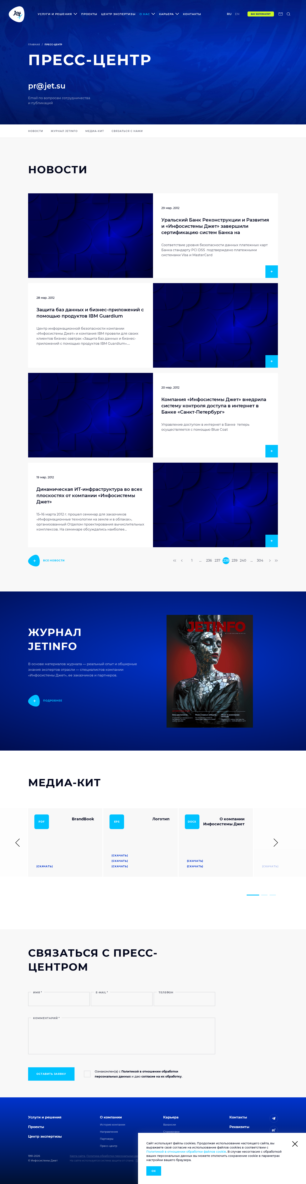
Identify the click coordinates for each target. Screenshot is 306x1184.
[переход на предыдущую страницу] (182, 560)
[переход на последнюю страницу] (276, 560)
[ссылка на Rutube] (274, 1130)
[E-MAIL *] (121, 999)
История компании (112, 1124)
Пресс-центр (108, 1145)
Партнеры (106, 1138)
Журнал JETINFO (64, 131)
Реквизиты (239, 1127)
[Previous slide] (19, 842)
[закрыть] (295, 1144)
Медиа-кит (94, 131)
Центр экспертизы (118, 14)
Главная (34, 44)
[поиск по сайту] (288, 13)
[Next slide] (274, 842)
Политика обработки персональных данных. (115, 1155)
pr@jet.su (47, 85)
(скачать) (44, 866)
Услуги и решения (44, 1117)
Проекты (89, 14)
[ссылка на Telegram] (274, 1118)
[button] (253, 895)
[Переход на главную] (16, 14)
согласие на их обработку (161, 1076)
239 (235, 560)
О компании (111, 1117)
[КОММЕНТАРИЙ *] (121, 1053)
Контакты (192, 14)
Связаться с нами (127, 131)
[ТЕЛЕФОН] (184, 999)
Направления (109, 1131)
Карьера (171, 1117)
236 (209, 560)
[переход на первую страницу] (175, 560)
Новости (35, 131)
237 (217, 560)
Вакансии (169, 1124)
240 (243, 560)
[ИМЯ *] (59, 999)
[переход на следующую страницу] (269, 560)
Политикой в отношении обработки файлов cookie (186, 1152)
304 (260, 560)
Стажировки (171, 1131)
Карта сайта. (78, 1155)
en (237, 14)
